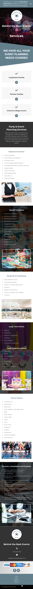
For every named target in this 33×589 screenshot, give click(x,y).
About (16, 578)
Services (16, 580)
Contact (16, 582)
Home (16, 576)
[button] (14, 570)
